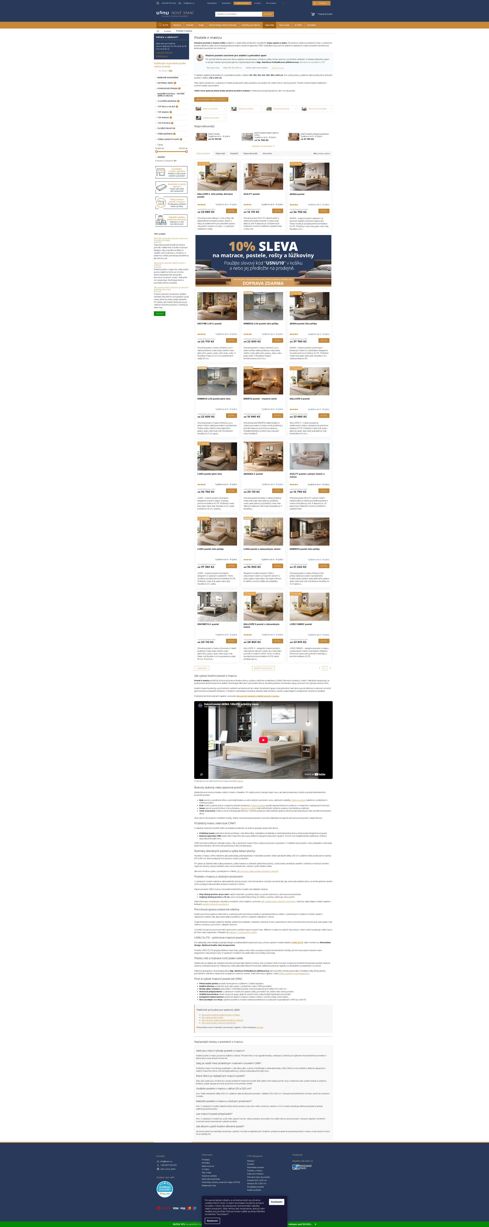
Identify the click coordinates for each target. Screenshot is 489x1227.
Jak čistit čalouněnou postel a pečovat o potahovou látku (171, 240)
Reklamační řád (209, 1185)
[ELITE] (217, 176)
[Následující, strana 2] (325, 668)
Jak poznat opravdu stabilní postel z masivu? (170, 264)
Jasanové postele (248, 808)
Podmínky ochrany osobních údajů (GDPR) (221, 1182)
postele (260, 1027)
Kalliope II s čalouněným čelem (243, 932)
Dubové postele (258, 805)
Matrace (250, 1161)
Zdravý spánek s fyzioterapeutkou (294, 973)
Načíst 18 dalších (263, 668)
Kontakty (226, 3)
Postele (250, 1164)
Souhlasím (276, 1202)
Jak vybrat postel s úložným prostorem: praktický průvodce (171, 289)
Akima (240, 781)
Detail (231, 211)
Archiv (159, 313)
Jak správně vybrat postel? (211, 99)
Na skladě (165, 71)
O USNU (257, 3)
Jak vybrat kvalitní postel (212, 1017)
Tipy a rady (271, 3)
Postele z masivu (254, 1170)
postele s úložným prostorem (216, 904)
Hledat (268, 14)
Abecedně (267, 153)
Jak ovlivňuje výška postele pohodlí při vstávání (257, 871)
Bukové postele (299, 800)
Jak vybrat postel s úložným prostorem (278, 901)
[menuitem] (163, 25)
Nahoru (202, 668)
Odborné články (278, 68)
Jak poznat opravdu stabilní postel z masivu (221, 1015)
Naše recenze (242, 3)
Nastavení (212, 1221)
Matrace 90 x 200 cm (256, 1183)
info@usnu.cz (162, 56)
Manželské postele (255, 1167)
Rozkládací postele (255, 1187)
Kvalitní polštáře (254, 1190)
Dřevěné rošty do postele (258, 1177)
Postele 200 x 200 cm (257, 1180)
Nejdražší (234, 153)
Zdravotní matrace (255, 1174)
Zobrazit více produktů (262, 146)
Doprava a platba (209, 1176)
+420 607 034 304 (164, 52)
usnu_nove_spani (168, 1169)
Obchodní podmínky (211, 1179)
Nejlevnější (220, 153)
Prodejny (212, 3)
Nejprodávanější (250, 153)
